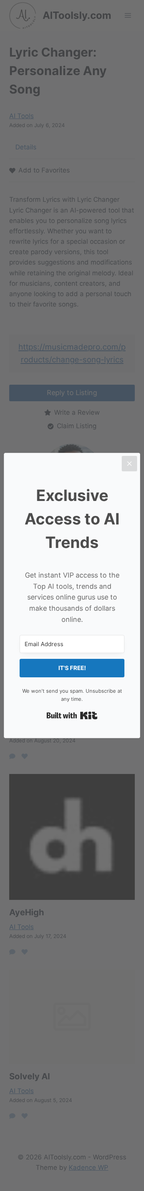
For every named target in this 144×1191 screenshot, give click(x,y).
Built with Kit (72, 715)
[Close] (129, 463)
